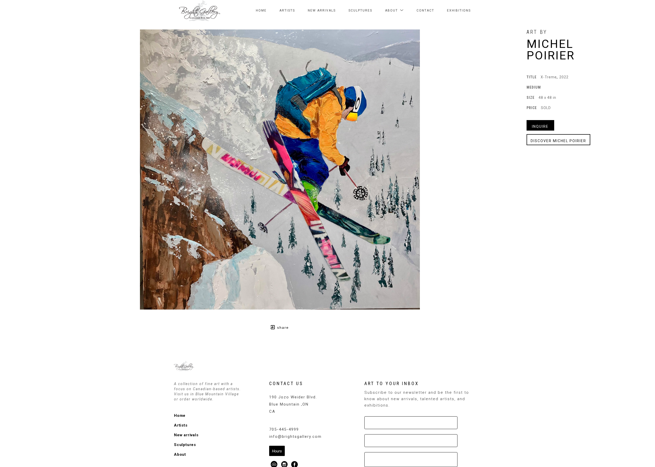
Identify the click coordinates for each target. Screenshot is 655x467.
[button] (394, 10)
